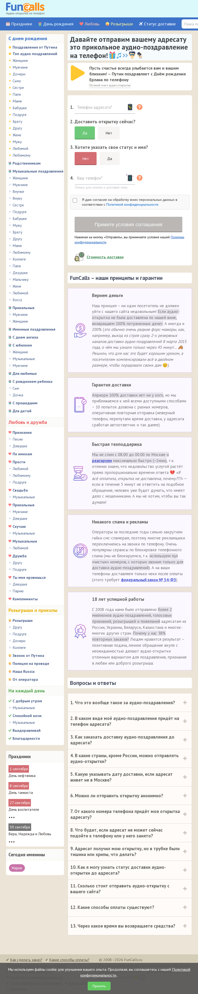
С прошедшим (25, 402)
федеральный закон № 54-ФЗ (148, 579)
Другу (17, 128)
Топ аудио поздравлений (35, 53)
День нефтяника (21, 775)
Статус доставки (160, 24)
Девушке (20, 445)
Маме (17, 101)
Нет (109, 133)
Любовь (92, 24)
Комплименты (25, 598)
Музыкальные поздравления (38, 171)
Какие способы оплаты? (69, 959)
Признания (22, 432)
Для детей (22, 410)
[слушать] (77, 73)
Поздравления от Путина (35, 47)
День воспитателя (23, 809)
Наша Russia (24, 671)
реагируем (102, 460)
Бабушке (20, 107)
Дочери (19, 74)
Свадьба (20, 490)
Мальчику (20, 279)
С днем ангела (25, 337)
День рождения (58, 24)
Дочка (18, 394)
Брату (17, 121)
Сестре (18, 87)
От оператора (25, 679)
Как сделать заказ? (26, 959)
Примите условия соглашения (128, 224)
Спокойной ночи (27, 715)
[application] (78, 73)
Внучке (18, 191)
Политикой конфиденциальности (132, 204)
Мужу (17, 141)
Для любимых (25, 373)
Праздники (21, 24)
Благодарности (26, 738)
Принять (99, 986)
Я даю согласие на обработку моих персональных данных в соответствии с (129, 202)
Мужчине (20, 67)
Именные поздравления (34, 329)
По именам (22, 453)
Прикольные (24, 307)
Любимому (21, 155)
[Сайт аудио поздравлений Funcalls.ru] (25, 8)
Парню (18, 590)
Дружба (20, 555)
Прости (19, 461)
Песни (18, 439)
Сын (16, 388)
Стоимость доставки (105, 256)
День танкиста (20, 792)
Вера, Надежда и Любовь (29, 833)
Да (84, 133)
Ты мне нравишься (29, 577)
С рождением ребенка (32, 381)
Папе (17, 94)
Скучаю (19, 526)
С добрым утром (27, 700)
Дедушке (20, 272)
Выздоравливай (27, 730)
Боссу (17, 299)
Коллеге (19, 259)
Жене (17, 134)
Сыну (17, 80)
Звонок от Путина (28, 655)
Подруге (20, 114)
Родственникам (27, 163)
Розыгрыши (122, 24)
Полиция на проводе (31, 663)
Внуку (17, 198)
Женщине (20, 60)
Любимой (20, 148)
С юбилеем (22, 345)
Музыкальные (24, 358)
